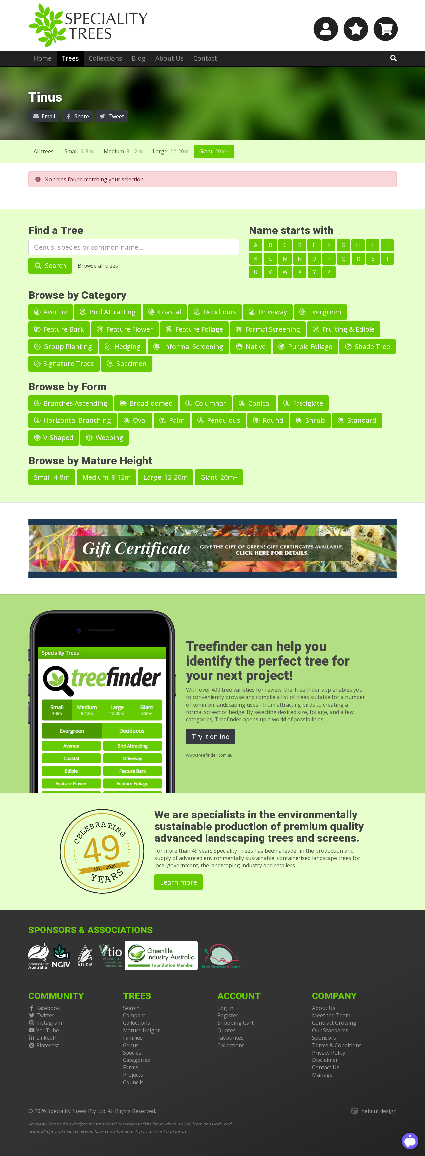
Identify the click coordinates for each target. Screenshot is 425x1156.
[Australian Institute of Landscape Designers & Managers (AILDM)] (85, 955)
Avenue (54, 311)
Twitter (45, 1015)
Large (171, 151)
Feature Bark (63, 329)
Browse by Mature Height (90, 461)
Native (255, 346)
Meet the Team (331, 1015)
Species (132, 1052)
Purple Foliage (309, 346)
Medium (123, 151)
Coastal (168, 311)
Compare (134, 1015)
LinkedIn (47, 1037)
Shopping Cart (235, 1022)
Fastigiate (307, 403)
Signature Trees (68, 363)
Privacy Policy (328, 1052)
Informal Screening (192, 346)
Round (272, 420)
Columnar (209, 403)
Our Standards (330, 1030)
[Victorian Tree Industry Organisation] (110, 955)
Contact (205, 58)
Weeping (108, 437)
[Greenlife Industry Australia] (161, 955)
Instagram (49, 1022)
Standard (361, 420)
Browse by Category (77, 295)
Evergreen (324, 311)
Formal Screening (272, 329)
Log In (225, 1008)
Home (42, 58)
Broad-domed (150, 403)
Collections (105, 58)
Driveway (272, 311)
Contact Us (325, 1067)
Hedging (127, 346)
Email (48, 116)
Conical (259, 403)
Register (227, 1015)
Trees (70, 58)
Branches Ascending (74, 403)
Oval (139, 420)
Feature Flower (129, 329)
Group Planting (67, 346)
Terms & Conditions (337, 1045)
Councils (133, 1082)
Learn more (178, 882)
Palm (176, 420)
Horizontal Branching (76, 420)
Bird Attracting (112, 311)
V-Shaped (57, 437)
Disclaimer (325, 1059)
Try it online (210, 736)
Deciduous (219, 311)
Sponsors (324, 1037)
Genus (131, 1045)
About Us (169, 58)
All (44, 151)
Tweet (115, 116)
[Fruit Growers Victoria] (221, 955)
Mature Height (141, 1030)
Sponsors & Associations (90, 930)
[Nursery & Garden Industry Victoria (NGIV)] (61, 955)
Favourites (230, 1037)
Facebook (48, 1008)
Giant (214, 151)
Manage (322, 1074)
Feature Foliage (198, 329)
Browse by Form (67, 387)
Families (133, 1037)
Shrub (314, 420)
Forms (130, 1067)
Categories (136, 1059)
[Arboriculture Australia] (38, 955)
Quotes (226, 1030)
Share (81, 116)
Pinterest (47, 1045)
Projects (133, 1074)
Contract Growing (334, 1022)
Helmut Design (379, 1111)
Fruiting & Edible (348, 329)
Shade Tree (371, 346)
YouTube (47, 1030)
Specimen (131, 363)
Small (78, 151)
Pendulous (222, 420)
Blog (138, 58)
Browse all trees (98, 265)
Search (54, 265)
